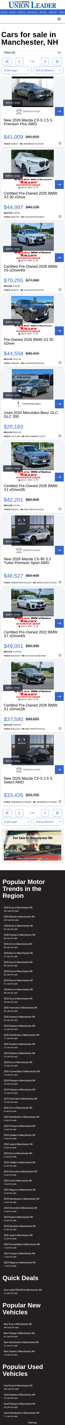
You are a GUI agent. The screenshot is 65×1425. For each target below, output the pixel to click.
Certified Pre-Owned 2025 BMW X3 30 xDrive (30, 195)
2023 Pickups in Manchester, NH (19, 1091)
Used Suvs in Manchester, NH (18, 1387)
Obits (62, 12)
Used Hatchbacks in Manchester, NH (21, 1414)
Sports (43, 12)
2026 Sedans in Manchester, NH (19, 1018)
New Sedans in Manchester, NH (19, 1353)
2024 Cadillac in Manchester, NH (19, 1137)
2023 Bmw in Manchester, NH (18, 982)
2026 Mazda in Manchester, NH (19, 918)
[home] (32, 4)
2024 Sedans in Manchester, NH (19, 1055)
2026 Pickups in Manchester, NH (19, 936)
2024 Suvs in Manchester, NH (18, 973)
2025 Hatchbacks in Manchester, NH (21, 1118)
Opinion (53, 12)
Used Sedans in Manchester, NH (19, 1396)
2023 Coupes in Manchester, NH (19, 1255)
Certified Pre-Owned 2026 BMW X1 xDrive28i (30, 488)
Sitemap (32, 1422)
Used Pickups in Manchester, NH (19, 1405)
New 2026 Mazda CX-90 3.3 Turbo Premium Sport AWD (27, 561)
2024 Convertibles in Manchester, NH (22, 1246)
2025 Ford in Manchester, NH (18, 1182)
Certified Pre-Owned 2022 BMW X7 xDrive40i (30, 634)
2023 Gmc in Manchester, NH (18, 1155)
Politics (21, 12)
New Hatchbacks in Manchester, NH (21, 1344)
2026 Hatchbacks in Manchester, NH (21, 1037)
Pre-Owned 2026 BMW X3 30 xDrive (28, 341)
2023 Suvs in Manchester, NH (18, 1000)
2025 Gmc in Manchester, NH (18, 1109)
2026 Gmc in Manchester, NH (18, 946)
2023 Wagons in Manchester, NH (20, 1264)
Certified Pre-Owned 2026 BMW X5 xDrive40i (30, 268)
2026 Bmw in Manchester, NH (18, 927)
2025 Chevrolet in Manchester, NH (20, 1173)
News (12, 12)
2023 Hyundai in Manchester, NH (20, 1228)
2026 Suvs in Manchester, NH (18, 909)
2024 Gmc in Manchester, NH (18, 1064)
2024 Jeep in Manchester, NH (18, 1146)
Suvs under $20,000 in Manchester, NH (23, 1291)
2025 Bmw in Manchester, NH (18, 955)
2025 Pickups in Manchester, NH (19, 1128)
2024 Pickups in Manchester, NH (19, 1082)
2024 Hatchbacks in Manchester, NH (21, 1200)
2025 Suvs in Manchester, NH (18, 964)
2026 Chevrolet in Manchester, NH (20, 1009)
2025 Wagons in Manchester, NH (20, 1191)
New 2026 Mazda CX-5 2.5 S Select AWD (28, 780)
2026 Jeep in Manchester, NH (18, 1237)
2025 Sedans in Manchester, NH (19, 1046)
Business (33, 12)
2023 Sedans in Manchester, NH (19, 1027)
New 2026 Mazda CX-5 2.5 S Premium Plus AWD (28, 122)
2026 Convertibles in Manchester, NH (22, 1073)
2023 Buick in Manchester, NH (18, 1219)
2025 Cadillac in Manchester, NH (19, 1164)
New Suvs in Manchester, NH (18, 1326)
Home (4, 12)
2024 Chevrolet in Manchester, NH (20, 1210)
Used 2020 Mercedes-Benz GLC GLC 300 (31, 414)
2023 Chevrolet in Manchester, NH (20, 1100)
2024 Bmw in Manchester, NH (18, 991)
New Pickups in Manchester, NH (19, 1335)
